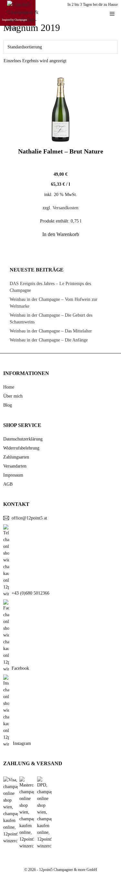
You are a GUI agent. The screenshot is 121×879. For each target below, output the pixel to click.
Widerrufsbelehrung (21, 448)
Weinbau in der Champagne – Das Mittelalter (51, 331)
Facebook (20, 668)
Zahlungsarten (16, 457)
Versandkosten (65, 207)
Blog (7, 405)
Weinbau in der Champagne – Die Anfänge (49, 340)
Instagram (21, 743)
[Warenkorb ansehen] (97, 14)
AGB (8, 484)
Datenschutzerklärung (23, 439)
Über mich (13, 396)
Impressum (13, 475)
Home (8, 387)
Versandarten (14, 466)
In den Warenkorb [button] (60, 234)
